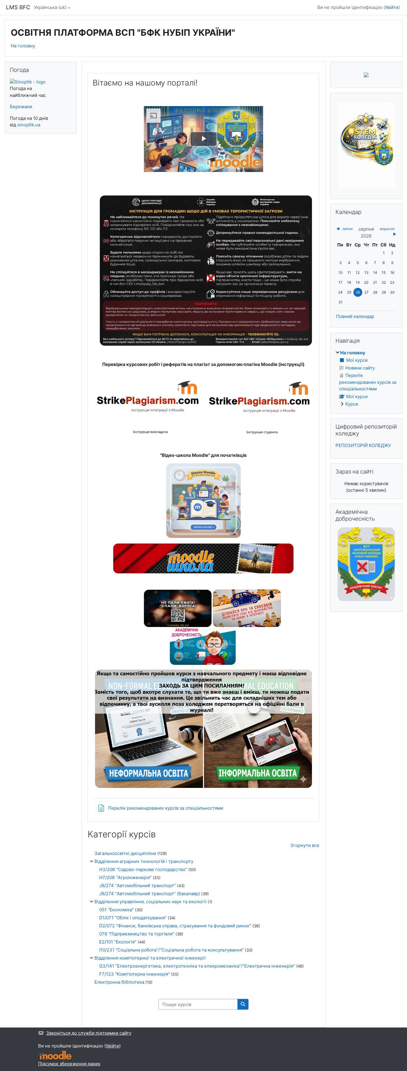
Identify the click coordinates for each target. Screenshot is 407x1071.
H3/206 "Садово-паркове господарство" (143, 869)
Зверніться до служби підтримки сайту (88, 1033)
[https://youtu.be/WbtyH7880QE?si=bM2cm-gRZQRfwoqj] (203, 645)
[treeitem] (366, 379)
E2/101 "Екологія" (117, 942)
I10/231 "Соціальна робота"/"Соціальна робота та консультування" (171, 950)
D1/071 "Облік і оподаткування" (133, 918)
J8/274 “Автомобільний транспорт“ (137, 885)
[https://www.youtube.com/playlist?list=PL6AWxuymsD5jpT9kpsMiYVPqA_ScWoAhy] (203, 535)
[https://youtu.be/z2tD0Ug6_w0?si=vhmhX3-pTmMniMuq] (247, 608)
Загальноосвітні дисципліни (125, 853)
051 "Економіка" (116, 909)
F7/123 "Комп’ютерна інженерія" (134, 974)
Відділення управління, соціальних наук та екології (150, 901)
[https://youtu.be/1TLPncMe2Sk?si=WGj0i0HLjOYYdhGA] (178, 608)
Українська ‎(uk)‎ (50, 7)
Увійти (391, 7)
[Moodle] (55, 1055)
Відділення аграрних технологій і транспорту (143, 861)
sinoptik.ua (28, 125)
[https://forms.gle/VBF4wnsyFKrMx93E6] (203, 785)
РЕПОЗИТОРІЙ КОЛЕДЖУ (363, 445)
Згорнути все (304, 845)
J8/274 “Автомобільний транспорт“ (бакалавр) (149, 893)
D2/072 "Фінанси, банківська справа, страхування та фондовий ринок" (175, 926)
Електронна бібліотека (119, 982)
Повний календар (355, 316)
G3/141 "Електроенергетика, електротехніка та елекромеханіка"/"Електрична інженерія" (197, 966)
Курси (351, 404)
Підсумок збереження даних (69, 1064)
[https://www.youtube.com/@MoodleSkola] (203, 570)
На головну (23, 46)
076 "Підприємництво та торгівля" (136, 934)
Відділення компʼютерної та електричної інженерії (150, 958)
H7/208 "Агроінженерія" (125, 877)
